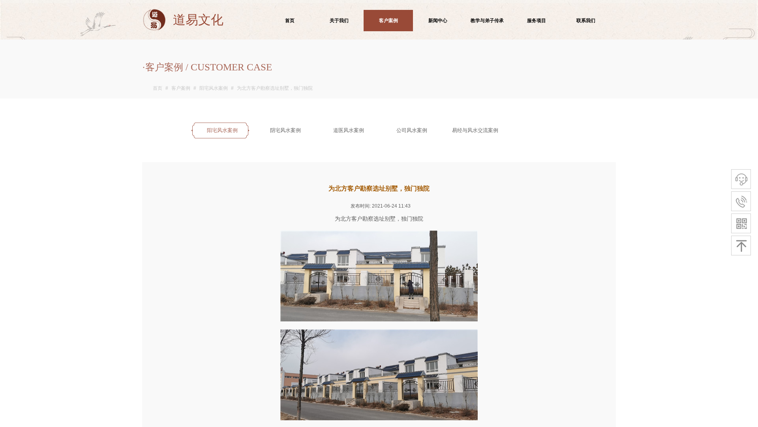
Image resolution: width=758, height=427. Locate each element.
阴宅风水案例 (285, 130)
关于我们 (339, 20)
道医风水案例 (348, 130)
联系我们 (585, 20)
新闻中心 (437, 20)
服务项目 (536, 20)
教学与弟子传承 (487, 20)
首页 (157, 88)
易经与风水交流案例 (475, 130)
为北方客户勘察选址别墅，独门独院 (275, 88)
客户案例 (180, 88)
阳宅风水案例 (213, 88)
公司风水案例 (411, 130)
